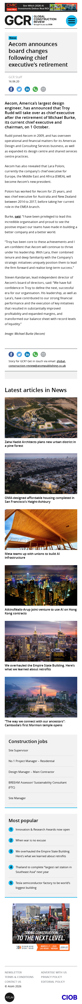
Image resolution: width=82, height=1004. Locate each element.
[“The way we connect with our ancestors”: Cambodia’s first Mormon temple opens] (41, 697)
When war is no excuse (31, 840)
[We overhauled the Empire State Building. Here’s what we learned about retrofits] (41, 641)
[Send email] (43, 89)
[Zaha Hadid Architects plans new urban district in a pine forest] (41, 417)
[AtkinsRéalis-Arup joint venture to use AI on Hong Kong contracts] (41, 585)
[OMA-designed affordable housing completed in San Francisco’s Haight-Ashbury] (41, 473)
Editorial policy (53, 981)
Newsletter (13, 972)
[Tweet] (19, 89)
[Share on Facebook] (11, 89)
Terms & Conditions (19, 977)
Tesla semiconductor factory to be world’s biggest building (43, 885)
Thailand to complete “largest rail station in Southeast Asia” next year (44, 869)
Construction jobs (28, 741)
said (18, 216)
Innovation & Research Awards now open (43, 829)
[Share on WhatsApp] (35, 89)
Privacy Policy (51, 977)
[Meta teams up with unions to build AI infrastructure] (41, 529)
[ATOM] (23, 997)
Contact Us (13, 981)
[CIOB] (59, 997)
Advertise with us (54, 972)
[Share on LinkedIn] (27, 89)
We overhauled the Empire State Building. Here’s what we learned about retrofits (43, 853)
